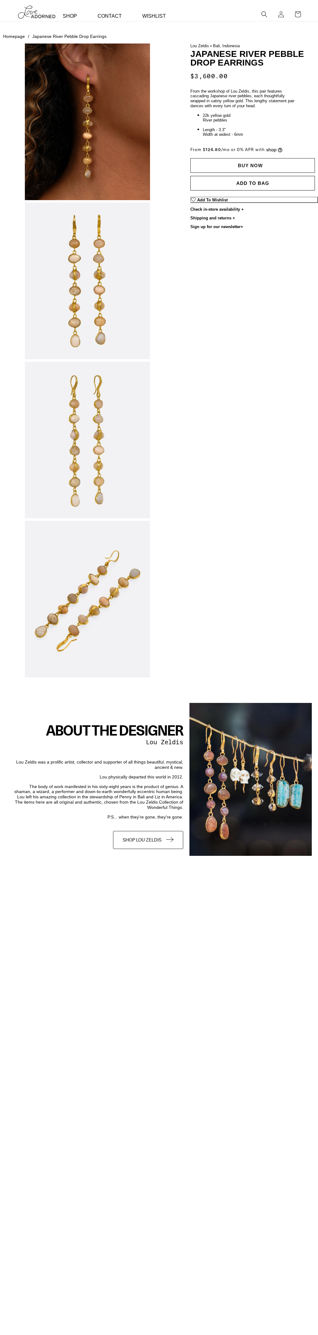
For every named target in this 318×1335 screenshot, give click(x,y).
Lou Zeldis (164, 742)
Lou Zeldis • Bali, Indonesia (215, 46)
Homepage (16, 36)
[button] (264, 14)
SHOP (70, 16)
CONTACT (110, 16)
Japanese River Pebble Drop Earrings (69, 36)
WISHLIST (154, 16)
